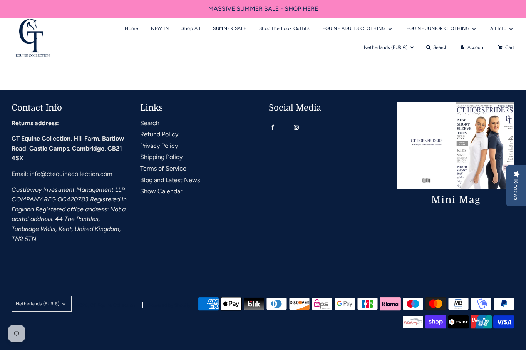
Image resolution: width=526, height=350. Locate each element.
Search (149, 123)
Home (131, 28)
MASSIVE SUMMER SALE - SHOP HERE (263, 8)
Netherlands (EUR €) (386, 47)
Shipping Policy (161, 157)
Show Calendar (161, 191)
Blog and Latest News (170, 180)
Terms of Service (163, 168)
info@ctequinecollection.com (71, 174)
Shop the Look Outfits (284, 28)
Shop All (190, 28)
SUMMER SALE (229, 28)
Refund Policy (159, 134)
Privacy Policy (159, 145)
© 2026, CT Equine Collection (103, 305)
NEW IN (160, 28)
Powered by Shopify (169, 305)
